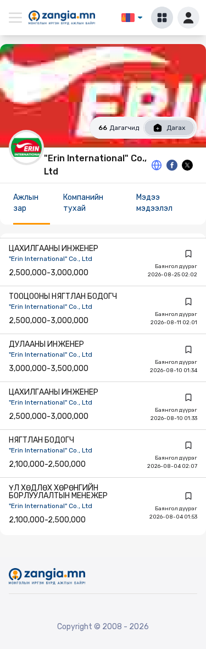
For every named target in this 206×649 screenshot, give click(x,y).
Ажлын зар (25, 203)
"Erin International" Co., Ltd (50, 259)
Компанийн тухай (83, 203)
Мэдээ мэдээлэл (154, 203)
